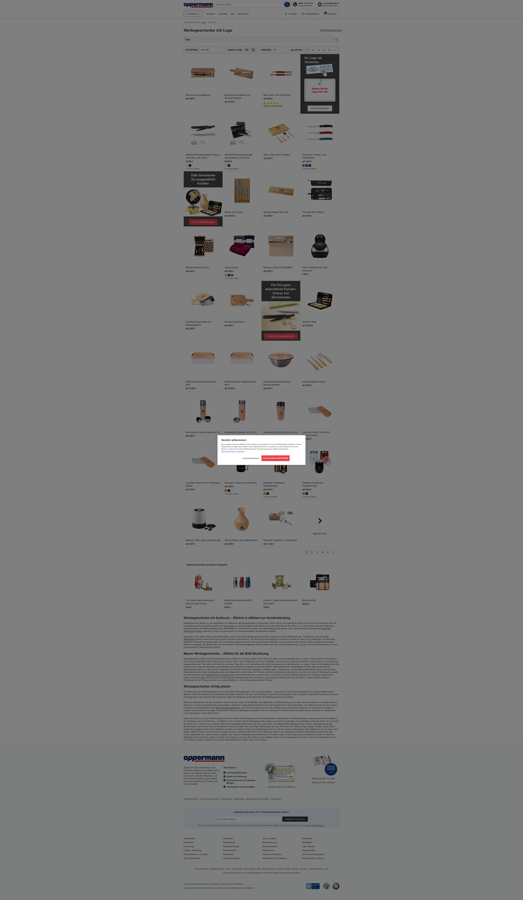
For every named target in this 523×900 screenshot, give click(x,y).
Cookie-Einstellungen (251, 458)
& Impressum (239, 451)
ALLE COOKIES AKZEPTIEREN (275, 458)
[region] (261, 450)
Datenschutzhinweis (228, 451)
